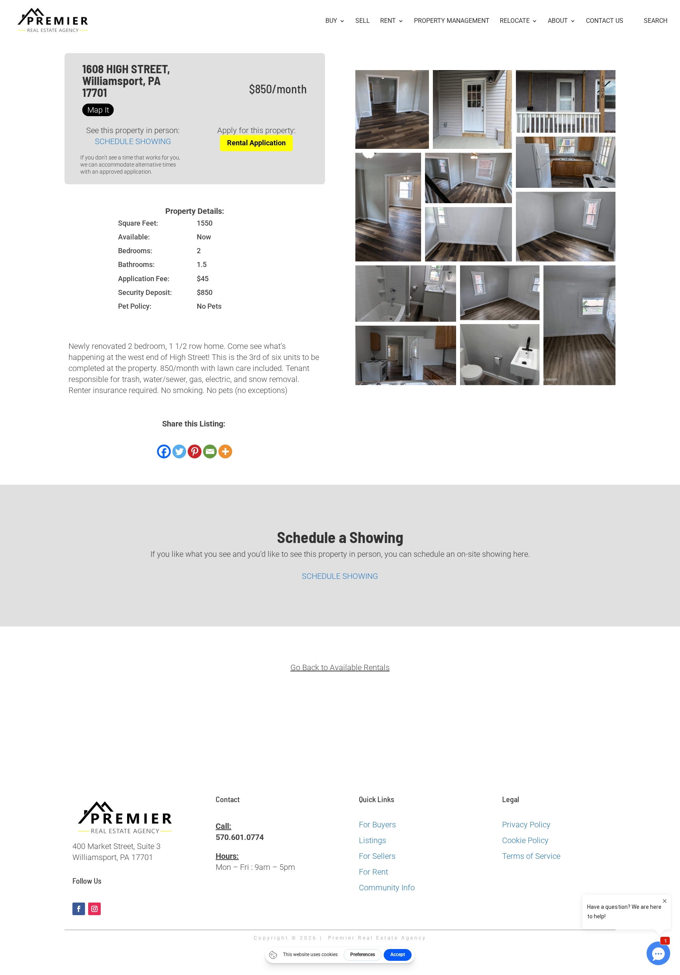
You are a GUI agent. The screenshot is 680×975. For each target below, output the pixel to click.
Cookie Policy (525, 840)
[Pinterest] (194, 451)
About (558, 21)
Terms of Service (531, 856)
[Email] (210, 451)
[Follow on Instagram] (94, 909)
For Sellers (377, 856)
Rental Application (256, 143)
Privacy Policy (526, 824)
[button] (392, 109)
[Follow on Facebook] (78, 909)
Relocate (515, 21)
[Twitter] (179, 451)
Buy (331, 21)
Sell (362, 21)
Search (655, 21)
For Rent (373, 872)
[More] (225, 451)
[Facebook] (164, 451)
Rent (388, 21)
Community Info (387, 887)
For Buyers (377, 824)
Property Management (452, 21)
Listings (372, 840)
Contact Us (604, 21)
